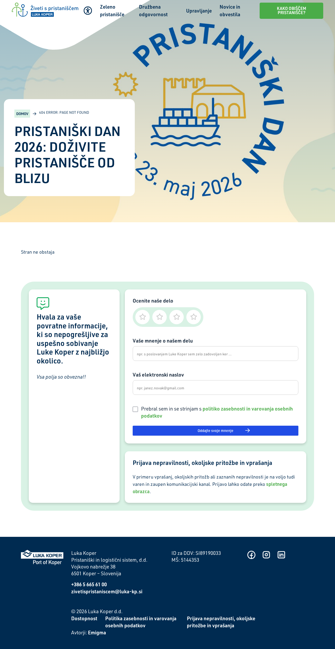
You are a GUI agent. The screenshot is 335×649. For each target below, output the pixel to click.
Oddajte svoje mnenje (215, 430)
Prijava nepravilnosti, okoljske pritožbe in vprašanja (221, 622)
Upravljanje (199, 10)
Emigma (97, 632)
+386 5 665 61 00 (89, 584)
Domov (22, 113)
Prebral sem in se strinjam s (217, 412)
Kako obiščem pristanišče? (291, 10)
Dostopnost (84, 618)
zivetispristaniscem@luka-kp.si (106, 591)
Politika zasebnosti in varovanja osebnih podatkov (140, 622)
